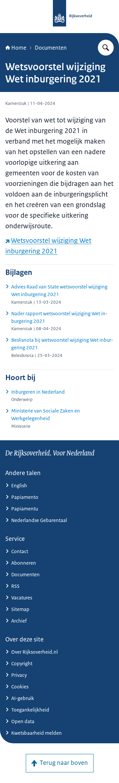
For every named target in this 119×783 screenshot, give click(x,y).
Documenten (51, 47)
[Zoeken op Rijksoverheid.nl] (106, 48)
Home (18, 47)
